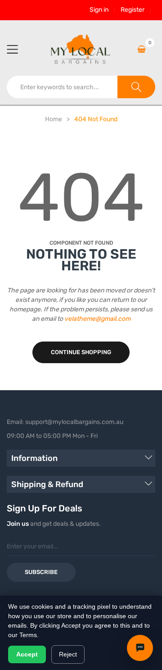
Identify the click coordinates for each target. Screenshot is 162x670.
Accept (27, 654)
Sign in (99, 10)
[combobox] (62, 87)
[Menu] (18, 49)
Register (132, 10)
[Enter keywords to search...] (136, 87)
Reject (68, 654)
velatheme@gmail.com (97, 319)
